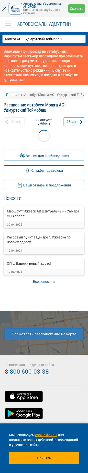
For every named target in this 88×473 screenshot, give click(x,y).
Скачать (76, 8)
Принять (44, 458)
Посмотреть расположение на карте (44, 333)
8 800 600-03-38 (27, 371)
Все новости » (44, 281)
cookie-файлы (46, 435)
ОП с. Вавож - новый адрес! (29, 263)
